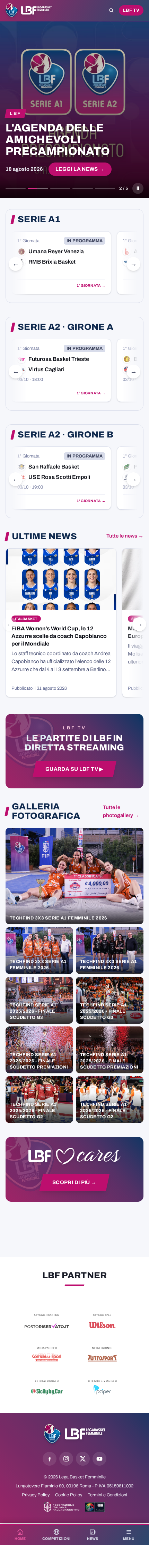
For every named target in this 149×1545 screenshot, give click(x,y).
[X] (83, 1459)
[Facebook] (49, 1459)
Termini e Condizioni (107, 1495)
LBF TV (131, 10)
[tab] (16, 188)
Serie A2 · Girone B (65, 434)
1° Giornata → (91, 285)
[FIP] (61, 1507)
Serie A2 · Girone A (65, 327)
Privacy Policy (36, 1495)
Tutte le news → (124, 536)
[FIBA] (95, 1507)
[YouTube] (99, 1459)
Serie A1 (39, 219)
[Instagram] (66, 1459)
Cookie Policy (68, 1495)
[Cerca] (111, 10)
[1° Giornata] (61, 263)
